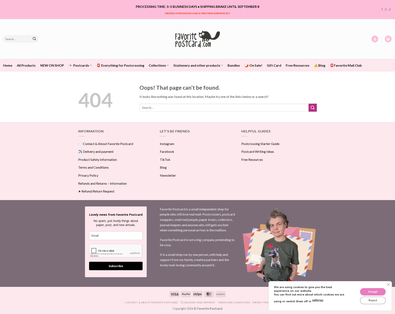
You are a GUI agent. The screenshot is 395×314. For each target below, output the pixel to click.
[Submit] (34, 39)
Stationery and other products (196, 65)
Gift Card (274, 65)
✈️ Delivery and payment (96, 151)
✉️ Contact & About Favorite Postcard (105, 144)
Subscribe (116, 266)
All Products (26, 65)
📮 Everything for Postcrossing (120, 65)
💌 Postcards (79, 65)
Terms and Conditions (93, 167)
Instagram (167, 144)
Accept (373, 292)
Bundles (234, 65)
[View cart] (388, 39)
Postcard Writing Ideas (257, 151)
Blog (163, 167)
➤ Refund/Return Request (96, 191)
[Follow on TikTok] (390, 9)
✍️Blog (319, 65)
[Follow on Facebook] (382, 9)
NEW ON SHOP (52, 65)
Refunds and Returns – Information (102, 183)
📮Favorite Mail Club (346, 65)
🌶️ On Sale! (253, 65)
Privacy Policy (88, 175)
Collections (157, 65)
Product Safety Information (97, 159)
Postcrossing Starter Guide (260, 144)
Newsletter (168, 175)
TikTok (165, 159)
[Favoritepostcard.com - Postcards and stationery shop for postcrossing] (197, 39)
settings (317, 300)
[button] (375, 39)
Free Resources (297, 65)
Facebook (167, 151)
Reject (372, 300)
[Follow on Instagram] (386, 9)
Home (7, 65)
